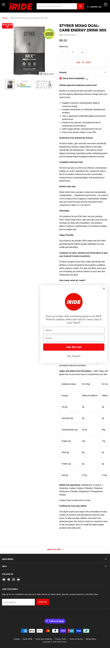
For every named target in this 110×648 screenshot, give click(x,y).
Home (4, 18)
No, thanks (73, 356)
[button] (9, 84)
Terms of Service (76, 639)
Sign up (42, 602)
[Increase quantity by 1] (82, 52)
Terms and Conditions (43, 639)
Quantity (63, 46)
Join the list (73, 347)
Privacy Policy (61, 639)
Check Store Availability (73, 78)
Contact (17, 639)
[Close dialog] (104, 288)
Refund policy (91, 639)
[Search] (80, 6)
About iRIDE (27, 639)
